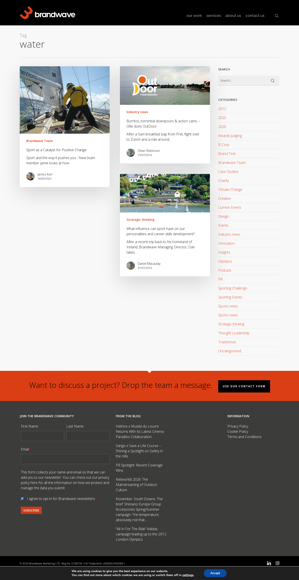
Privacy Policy (237, 426)
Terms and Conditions (244, 436)
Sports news (228, 306)
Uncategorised (229, 351)
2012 (222, 108)
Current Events (229, 207)
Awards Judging (230, 135)
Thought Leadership (234, 333)
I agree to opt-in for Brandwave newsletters (62, 498)
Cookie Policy (237, 431)
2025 (222, 117)
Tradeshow (227, 342)
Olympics (225, 261)
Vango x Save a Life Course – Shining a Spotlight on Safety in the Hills (139, 451)
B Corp (223, 144)
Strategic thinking (141, 219)
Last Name (76, 426)
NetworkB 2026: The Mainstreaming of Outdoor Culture (136, 484)
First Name (31, 426)
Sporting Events (230, 297)
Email (26, 449)
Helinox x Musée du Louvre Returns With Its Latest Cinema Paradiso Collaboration (140, 431)
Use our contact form (244, 386)
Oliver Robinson (149, 151)
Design (223, 216)
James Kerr (45, 174)
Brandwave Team (39, 141)
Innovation (226, 243)
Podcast (224, 270)
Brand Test (227, 153)
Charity (223, 180)
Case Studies (228, 171)
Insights (224, 252)
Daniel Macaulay (149, 263)
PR (220, 279)
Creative (224, 198)
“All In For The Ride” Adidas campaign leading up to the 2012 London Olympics (141, 534)
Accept (215, 573)
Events (223, 225)
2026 (222, 126)
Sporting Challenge (232, 288)
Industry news (137, 112)
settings (187, 575)
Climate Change (230, 189)
